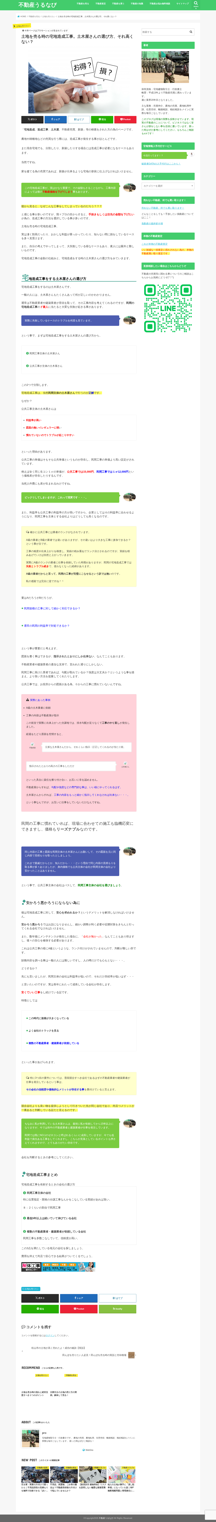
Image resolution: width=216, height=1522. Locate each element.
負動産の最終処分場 (152, 223)
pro (44, 1432)
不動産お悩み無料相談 (160, 4)
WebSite (89, 1450)
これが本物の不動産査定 (155, 244)
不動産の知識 (137, 4)
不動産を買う (118, 4)
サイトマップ (182, 4)
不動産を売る (83, 4)
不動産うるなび (38, 4)
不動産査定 (101, 4)
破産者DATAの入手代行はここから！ (161, 163)
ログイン (50, 1335)
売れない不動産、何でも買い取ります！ (163, 208)
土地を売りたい (32, 1289)
